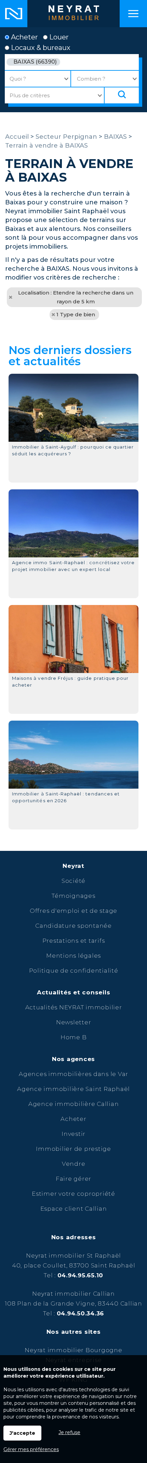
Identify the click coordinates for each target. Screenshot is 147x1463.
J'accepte (22, 1433)
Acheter (23, 37)
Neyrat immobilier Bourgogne (73, 1350)
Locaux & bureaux (39, 48)
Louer (58, 37)
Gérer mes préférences (31, 1449)
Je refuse (69, 1432)
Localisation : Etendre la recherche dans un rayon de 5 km (75, 297)
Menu (133, 13)
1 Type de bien (75, 314)
